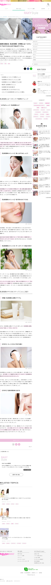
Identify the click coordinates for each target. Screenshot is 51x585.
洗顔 (9, 63)
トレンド (42, 109)
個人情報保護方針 (27, 572)
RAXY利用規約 (37, 561)
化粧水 (12, 523)
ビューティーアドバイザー (22, 561)
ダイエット (36, 116)
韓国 (38, 107)
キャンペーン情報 (31, 8)
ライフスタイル (38, 118)
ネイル (34, 54)
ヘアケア (34, 52)
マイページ (20, 557)
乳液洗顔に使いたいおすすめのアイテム (11, 89)
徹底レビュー (44, 107)
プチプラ (36, 114)
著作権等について (35, 572)
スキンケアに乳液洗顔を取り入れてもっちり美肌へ (13, 92)
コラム (34, 57)
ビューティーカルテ (21, 559)
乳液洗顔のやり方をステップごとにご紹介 (11, 79)
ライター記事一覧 (27, 469)
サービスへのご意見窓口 (38, 559)
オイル (17, 503)
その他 (34, 59)
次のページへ (16, 440)
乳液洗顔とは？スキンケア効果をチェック (11, 77)
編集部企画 (47, 103)
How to (2, 63)
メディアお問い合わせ (38, 555)
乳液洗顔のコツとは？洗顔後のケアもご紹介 (12, 82)
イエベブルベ (13, 543)
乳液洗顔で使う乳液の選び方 (8, 87)
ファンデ (47, 116)
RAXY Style (18, 8)
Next (30, 446)
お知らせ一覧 (36, 553)
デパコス (12, 503)
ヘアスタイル (38, 112)
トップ (6, 8)
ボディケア (35, 49)
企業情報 (21, 572)
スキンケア (4, 61)
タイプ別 (45, 118)
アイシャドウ (36, 109)
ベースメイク (35, 44)
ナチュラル (24, 543)
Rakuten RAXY (5, 5)
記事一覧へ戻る (16, 474)
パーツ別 (42, 114)
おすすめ (8, 503)
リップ (48, 109)
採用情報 (40, 572)
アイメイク (35, 46)
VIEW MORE (48, 95)
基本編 (48, 105)
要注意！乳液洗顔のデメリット (9, 84)
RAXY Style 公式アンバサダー (39, 105)
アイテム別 (18, 543)
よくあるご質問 (37, 557)
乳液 (5, 63)
